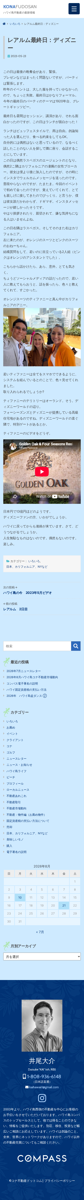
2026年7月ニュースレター (24, 671)
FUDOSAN (20, 7)
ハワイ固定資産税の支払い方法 (26, 689)
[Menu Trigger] (74, 8)
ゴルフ (11, 752)
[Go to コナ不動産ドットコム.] (4, 23)
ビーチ (11, 777)
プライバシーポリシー (59, 1181)
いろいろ (34, 561)
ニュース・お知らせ (19, 764)
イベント (12, 733)
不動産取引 (14, 802)
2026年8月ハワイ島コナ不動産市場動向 (32, 677)
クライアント (15, 740)
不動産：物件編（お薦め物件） (26, 814)
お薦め (11, 727)
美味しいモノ (15, 839)
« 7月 (40, 932)
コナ (9, 746)
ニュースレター (17, 758)
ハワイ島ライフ (17, 771)
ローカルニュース (18, 789)
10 (20, 897)
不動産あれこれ (17, 795)
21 (64, 905)
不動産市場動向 (17, 808)
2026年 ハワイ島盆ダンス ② (27, 695)
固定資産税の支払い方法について (28, 820)
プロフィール (15, 783)
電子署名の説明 (17, 852)
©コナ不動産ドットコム (25, 1181)
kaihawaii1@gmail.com (44, 1087)
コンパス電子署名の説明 (22, 683)
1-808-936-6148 (44, 1076)
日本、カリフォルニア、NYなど (27, 566)
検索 (76, 646)
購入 (9, 845)
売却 (9, 827)
